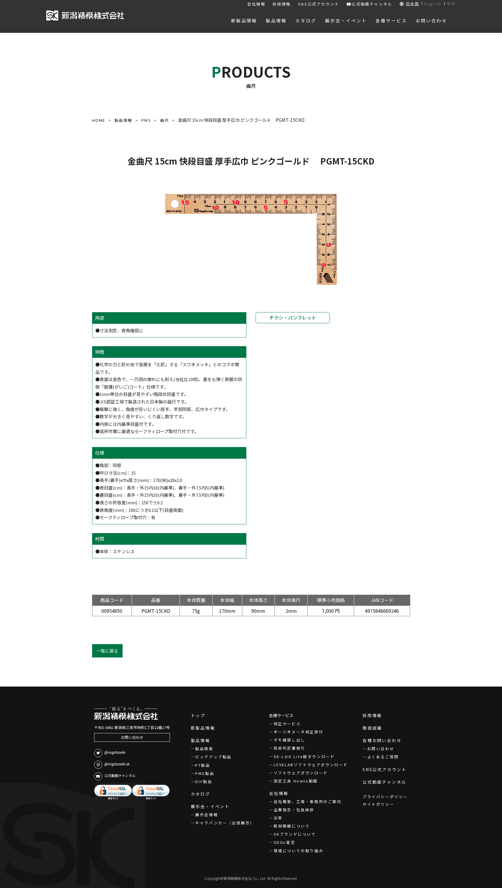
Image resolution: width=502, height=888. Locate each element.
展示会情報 (206, 814)
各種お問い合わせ (382, 740)
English (433, 3)
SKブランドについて (295, 834)
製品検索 (204, 748)
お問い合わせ (132, 737)
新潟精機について (292, 826)
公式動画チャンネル (372, 4)
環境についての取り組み (298, 850)
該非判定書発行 (289, 748)
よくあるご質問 (383, 757)
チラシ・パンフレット (292, 317)
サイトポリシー (378, 804)
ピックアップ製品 (213, 757)
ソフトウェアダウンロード (301, 773)
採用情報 (281, 4)
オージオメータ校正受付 (298, 732)
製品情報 (200, 740)
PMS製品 (204, 773)
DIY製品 (203, 781)
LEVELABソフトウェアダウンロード (311, 764)
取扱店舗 (372, 728)
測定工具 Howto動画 (296, 781)
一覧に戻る (107, 651)
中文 (451, 3)
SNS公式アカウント (318, 4)
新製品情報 (203, 728)
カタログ (200, 794)
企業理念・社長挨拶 (294, 809)
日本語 (412, 3)
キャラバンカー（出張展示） (224, 823)
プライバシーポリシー (385, 796)
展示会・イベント (210, 806)
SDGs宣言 (284, 842)
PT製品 (202, 765)
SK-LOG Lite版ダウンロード (304, 756)
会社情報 (256, 4)
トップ (198, 715)
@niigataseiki (115, 752)
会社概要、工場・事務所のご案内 (308, 801)
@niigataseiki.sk (117, 763)
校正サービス (287, 723)
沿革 (278, 818)
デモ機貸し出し (289, 740)
